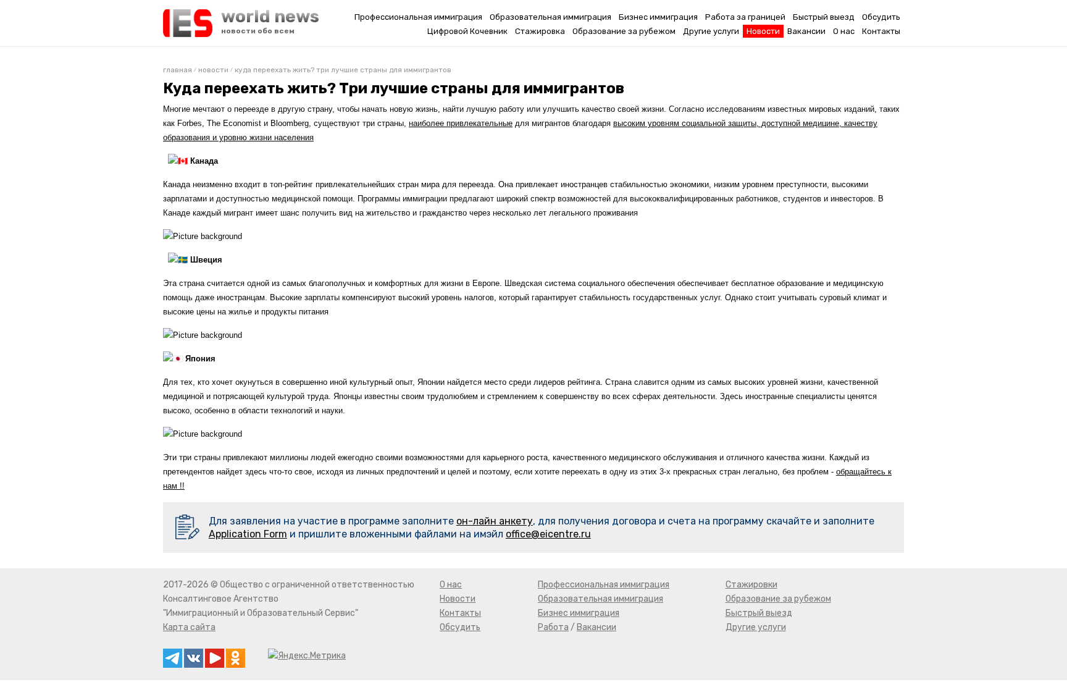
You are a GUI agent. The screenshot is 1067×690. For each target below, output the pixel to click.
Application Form (248, 534)
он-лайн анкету (494, 521)
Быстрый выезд (824, 17)
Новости (763, 31)
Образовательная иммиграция (550, 17)
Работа (553, 627)
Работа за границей (745, 17)
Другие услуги (711, 31)
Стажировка (540, 31)
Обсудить (881, 17)
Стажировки (751, 584)
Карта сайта (189, 627)
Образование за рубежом (624, 31)
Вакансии (806, 31)
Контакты (881, 31)
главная (177, 69)
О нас (844, 31)
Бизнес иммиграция (658, 17)
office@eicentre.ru (548, 534)
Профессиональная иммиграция (418, 17)
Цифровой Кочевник (467, 31)
